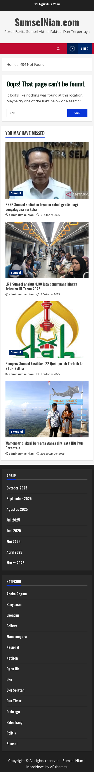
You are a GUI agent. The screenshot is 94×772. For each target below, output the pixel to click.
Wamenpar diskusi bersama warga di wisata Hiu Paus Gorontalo (44, 445)
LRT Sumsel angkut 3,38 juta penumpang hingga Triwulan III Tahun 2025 (41, 286)
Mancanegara (17, 636)
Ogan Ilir (13, 668)
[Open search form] (58, 48)
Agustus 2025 (17, 509)
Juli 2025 (13, 520)
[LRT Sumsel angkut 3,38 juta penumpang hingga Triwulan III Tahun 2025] (47, 250)
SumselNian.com (47, 22)
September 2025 (19, 498)
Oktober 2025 (17, 488)
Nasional (13, 647)
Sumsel (16, 193)
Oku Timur (14, 700)
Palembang (15, 722)
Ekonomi (17, 431)
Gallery (12, 625)
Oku (9, 679)
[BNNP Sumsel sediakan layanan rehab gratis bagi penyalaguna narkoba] (47, 170)
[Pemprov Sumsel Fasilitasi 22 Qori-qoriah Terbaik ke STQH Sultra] (47, 329)
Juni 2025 (14, 530)
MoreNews (35, 766)
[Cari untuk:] (37, 113)
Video (85, 48)
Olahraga (13, 711)
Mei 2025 (14, 541)
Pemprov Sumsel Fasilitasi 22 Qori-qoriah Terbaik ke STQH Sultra (44, 366)
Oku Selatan (15, 690)
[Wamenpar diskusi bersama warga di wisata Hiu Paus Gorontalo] (47, 409)
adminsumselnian (21, 215)
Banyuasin (14, 604)
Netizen (12, 658)
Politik (11, 733)
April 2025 (14, 552)
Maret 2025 (15, 562)
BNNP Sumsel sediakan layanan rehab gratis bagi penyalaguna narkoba (41, 207)
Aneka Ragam (17, 593)
